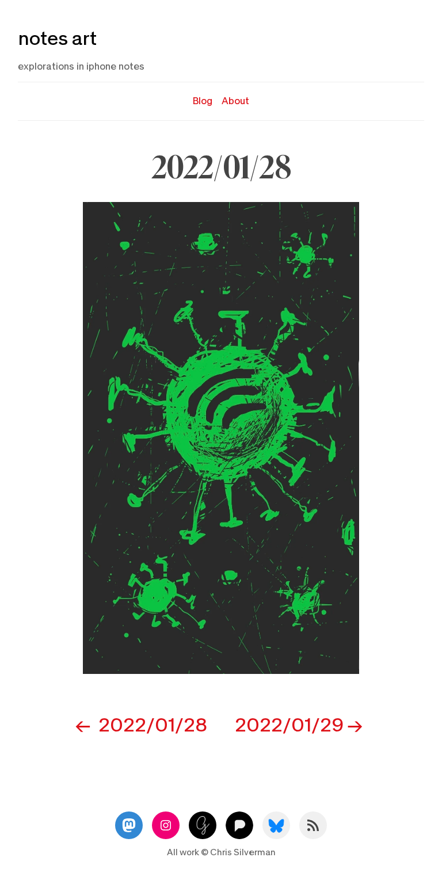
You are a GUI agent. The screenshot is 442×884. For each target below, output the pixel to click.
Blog (202, 101)
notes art (57, 38)
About (235, 101)
